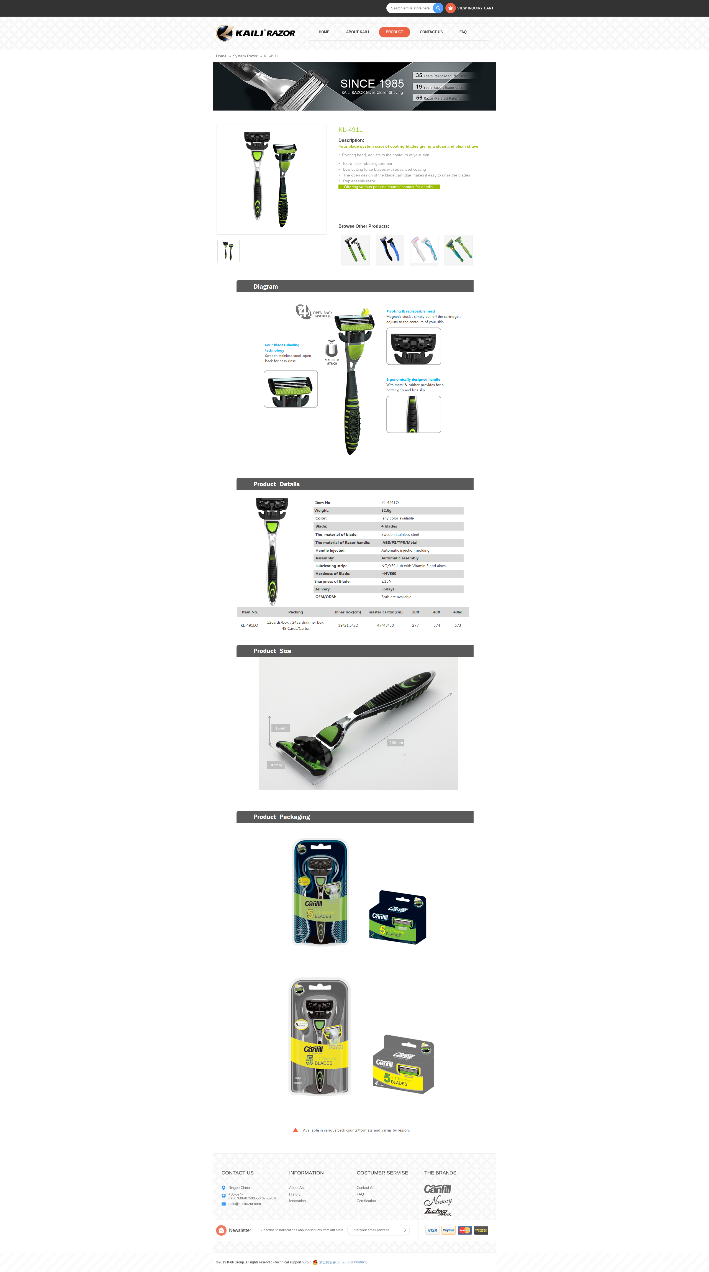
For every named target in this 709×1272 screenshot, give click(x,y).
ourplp (307, 1262)
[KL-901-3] (355, 262)
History (294, 1194)
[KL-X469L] (390, 262)
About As (296, 1188)
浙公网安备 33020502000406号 (343, 1262)
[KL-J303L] (424, 262)
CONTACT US (431, 32)
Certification (366, 1201)
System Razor (245, 56)
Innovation (297, 1201)
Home (324, 32)
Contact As (365, 1188)
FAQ (463, 32)
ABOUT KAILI (357, 32)
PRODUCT (394, 32)
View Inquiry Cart (475, 8)
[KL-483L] (458, 262)
